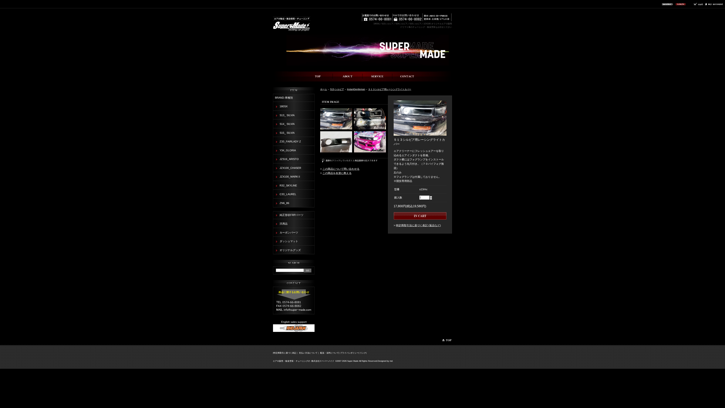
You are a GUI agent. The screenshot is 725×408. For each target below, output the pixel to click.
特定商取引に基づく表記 (284, 353)
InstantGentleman (356, 89)
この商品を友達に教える (337, 173)
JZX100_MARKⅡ (290, 176)
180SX (284, 106)
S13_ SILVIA (287, 115)
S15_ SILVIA (287, 132)
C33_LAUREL (288, 194)
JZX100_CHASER (290, 168)
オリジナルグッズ (290, 250)
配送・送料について (329, 353)
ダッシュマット (289, 241)
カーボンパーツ (289, 232)
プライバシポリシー (349, 353)
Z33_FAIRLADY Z (290, 141)
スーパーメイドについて (347, 76)
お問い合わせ (407, 76)
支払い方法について (308, 353)
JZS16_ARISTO (289, 159)
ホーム (323, 89)
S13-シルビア (337, 89)
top (318, 76)
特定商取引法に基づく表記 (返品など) (418, 225)
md (391, 361)
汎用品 (284, 223)
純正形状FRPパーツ (291, 215)
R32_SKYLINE (288, 185)
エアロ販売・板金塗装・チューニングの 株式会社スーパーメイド (303, 361)
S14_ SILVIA (287, 124)
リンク (363, 353)
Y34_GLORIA (288, 150)
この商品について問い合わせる (340, 169)
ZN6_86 (284, 203)
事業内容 (377, 76)
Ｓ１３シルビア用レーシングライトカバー (389, 89)
